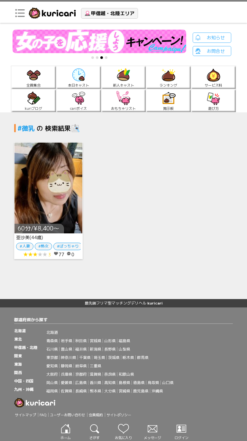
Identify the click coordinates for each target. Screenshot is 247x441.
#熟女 (43, 246)
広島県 (81, 382)
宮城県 (95, 340)
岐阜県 (81, 366)
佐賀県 (66, 391)
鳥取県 (153, 382)
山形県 (110, 340)
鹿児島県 (141, 391)
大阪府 (52, 374)
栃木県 (128, 357)
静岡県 (66, 366)
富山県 (66, 349)
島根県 (124, 382)
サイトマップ (25, 415)
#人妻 (25, 246)
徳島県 (139, 382)
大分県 (110, 391)
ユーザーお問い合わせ (67, 415)
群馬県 (143, 357)
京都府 (81, 374)
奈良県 (110, 374)
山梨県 (124, 349)
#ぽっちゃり (68, 246)
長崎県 (81, 391)
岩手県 (66, 340)
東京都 (52, 357)
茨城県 (114, 357)
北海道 (52, 332)
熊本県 (95, 391)
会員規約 (96, 415)
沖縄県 (157, 391)
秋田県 (81, 340)
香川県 (95, 382)
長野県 (110, 349)
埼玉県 (99, 357)
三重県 (95, 366)
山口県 (168, 382)
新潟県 (95, 349)
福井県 (81, 349)
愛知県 (52, 366)
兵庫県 (66, 374)
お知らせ (216, 37)
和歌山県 (126, 374)
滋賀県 (95, 374)
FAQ (43, 415)
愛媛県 (66, 382)
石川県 (52, 349)
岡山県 (52, 382)
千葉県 (85, 357)
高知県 (110, 382)
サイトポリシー (118, 415)
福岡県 (52, 391)
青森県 (52, 340)
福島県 (124, 340)
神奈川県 (68, 357)
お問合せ (216, 51)
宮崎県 (124, 391)
